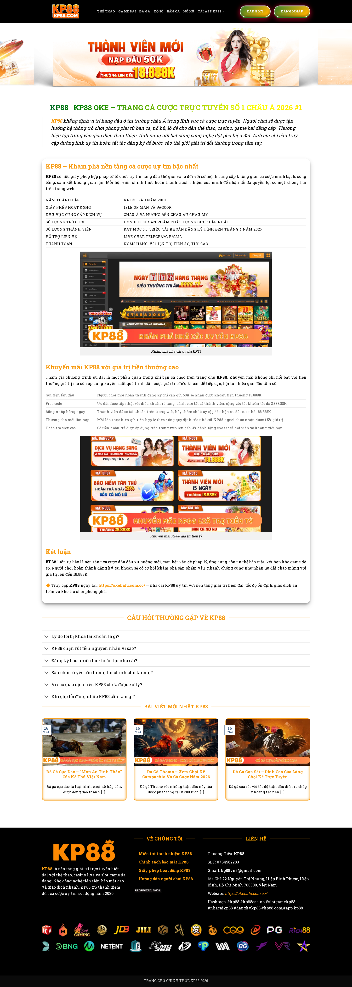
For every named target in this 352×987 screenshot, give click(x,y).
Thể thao (106, 11)
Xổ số (158, 11)
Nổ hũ (188, 11)
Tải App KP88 (209, 11)
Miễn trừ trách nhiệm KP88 (165, 853)
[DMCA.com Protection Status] (148, 889)
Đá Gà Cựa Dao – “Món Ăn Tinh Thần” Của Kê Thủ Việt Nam (84, 774)
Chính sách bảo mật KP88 (164, 861)
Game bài (127, 11)
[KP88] (66, 11)
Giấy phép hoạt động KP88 (165, 870)
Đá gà (144, 11)
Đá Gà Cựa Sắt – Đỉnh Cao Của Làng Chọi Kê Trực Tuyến (268, 774)
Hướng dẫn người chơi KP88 (166, 878)
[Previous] (13, 58)
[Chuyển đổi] (46, 637)
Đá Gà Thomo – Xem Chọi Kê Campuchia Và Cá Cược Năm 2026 (176, 774)
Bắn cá (173, 11)
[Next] (339, 58)
